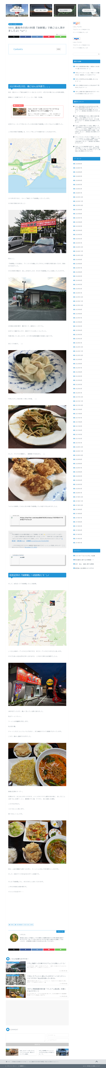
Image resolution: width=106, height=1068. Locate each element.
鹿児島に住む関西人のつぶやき (15, 24)
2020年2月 (78, 489)
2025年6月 (78, 222)
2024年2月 (78, 289)
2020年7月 (78, 468)
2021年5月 (78, 426)
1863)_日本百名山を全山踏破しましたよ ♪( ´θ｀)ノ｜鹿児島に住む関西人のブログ (88, 110)
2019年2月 (78, 538)
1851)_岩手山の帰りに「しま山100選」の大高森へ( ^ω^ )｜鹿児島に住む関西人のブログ (87, 149)
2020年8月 (78, 463)
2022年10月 (79, 355)
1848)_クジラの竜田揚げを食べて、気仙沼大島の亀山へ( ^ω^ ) (87, 147)
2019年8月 (78, 513)
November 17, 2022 (31, 547)
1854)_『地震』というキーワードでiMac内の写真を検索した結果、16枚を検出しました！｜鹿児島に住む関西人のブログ (87, 131)
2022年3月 (78, 384)
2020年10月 (79, 455)
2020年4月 (78, 480)
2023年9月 (78, 309)
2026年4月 (78, 180)
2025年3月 (78, 234)
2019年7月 (78, 518)
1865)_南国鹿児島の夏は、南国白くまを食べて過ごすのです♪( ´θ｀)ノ (87, 67)
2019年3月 (78, 534)
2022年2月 (78, 389)
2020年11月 (79, 451)
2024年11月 (79, 251)
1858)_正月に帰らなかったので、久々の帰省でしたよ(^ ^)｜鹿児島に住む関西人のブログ (87, 120)
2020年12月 (79, 447)
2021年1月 (78, 443)
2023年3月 (78, 334)
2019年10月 (79, 505)
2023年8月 (78, 314)
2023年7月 (78, 318)
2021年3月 (78, 434)
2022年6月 (78, 372)
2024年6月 (78, 272)
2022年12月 (79, 347)
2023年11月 (79, 301)
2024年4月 (78, 280)
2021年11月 (79, 401)
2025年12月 (79, 197)
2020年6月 (78, 472)
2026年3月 (78, 184)
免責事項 (22, 1066)
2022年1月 (78, 393)
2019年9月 (78, 509)
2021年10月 (79, 405)
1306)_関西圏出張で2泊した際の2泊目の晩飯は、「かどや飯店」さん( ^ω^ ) (87, 116)
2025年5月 (78, 226)
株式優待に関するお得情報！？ (84, 560)
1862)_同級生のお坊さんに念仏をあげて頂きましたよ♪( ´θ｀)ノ (87, 86)
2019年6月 (78, 522)
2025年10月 (79, 205)
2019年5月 (78, 526)
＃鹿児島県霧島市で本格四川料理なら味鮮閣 (24, 924)
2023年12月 (79, 297)
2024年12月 (79, 247)
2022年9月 (78, 359)
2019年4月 (78, 530)
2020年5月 (78, 476)
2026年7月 (78, 168)
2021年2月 (78, 438)
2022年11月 (79, 351)
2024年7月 (78, 268)
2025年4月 (78, 230)
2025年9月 (78, 209)
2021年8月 (78, 414)
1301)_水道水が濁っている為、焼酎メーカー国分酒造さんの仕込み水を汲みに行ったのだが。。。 (87, 127)
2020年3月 (78, 484)
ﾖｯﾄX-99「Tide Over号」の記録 (85, 556)
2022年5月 (78, 376)
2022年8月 (78, 364)
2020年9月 (78, 459)
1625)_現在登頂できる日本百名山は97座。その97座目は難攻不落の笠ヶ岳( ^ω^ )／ (87, 107)
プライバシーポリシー (12, 1066)
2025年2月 (78, 239)
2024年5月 (78, 276)
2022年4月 (78, 380)
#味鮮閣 (28, 541)
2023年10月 (79, 305)
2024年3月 (78, 284)
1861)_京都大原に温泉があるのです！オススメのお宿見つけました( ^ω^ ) (87, 92)
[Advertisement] (37, 69)
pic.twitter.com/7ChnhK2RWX (40, 541)
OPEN (58, 49)
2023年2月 (78, 339)
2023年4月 (78, 330)
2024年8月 (78, 264)
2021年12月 (79, 397)
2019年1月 (78, 543)
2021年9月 (78, 409)
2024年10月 (79, 255)
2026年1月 (78, 193)
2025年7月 (78, 218)
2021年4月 (78, 430)
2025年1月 (78, 243)
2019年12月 (79, 497)
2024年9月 (78, 259)
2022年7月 (78, 368)
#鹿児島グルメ (21, 541)
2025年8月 (78, 214)
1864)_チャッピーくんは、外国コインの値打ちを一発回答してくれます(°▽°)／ (87, 74)
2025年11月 (79, 201)
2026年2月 (78, 189)
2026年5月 (78, 176)
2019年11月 (79, 501)
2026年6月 (78, 172)
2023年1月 (78, 343)
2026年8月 (78, 164)
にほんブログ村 (77, 27)
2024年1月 (78, 293)
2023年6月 (78, 322)
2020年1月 (78, 493)
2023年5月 (78, 326)
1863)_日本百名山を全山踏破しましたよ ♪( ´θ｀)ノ (87, 80)
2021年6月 (78, 422)
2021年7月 (78, 418)
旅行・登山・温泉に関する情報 (84, 564)
